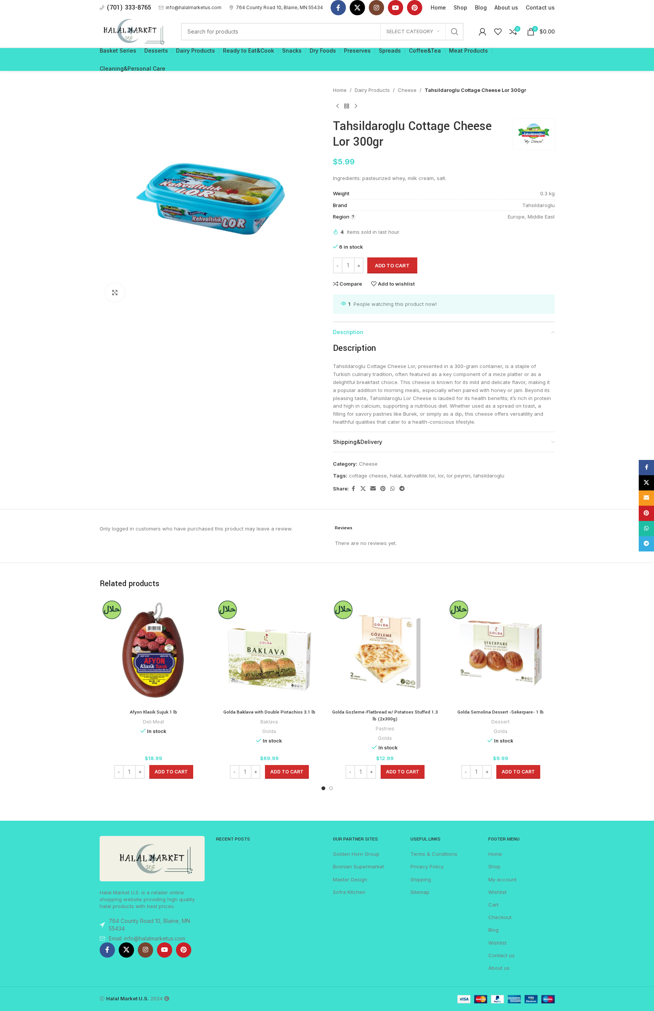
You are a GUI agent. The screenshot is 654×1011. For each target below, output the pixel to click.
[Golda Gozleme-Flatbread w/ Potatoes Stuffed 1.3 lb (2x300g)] (385, 652)
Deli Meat (153, 722)
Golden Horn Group (356, 854)
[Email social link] (373, 489)
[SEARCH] (454, 31)
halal (395, 476)
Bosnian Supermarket (358, 866)
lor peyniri (458, 476)
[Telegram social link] (402, 489)
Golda (269, 731)
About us (499, 968)
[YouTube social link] (395, 7)
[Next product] (355, 106)
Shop (494, 866)
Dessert (500, 722)
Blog (493, 930)
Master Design (350, 879)
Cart (493, 905)
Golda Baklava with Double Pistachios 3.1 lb (269, 712)
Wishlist (497, 892)
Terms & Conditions (433, 854)
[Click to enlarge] (114, 292)
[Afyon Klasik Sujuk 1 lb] (154, 652)
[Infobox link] (190, 7)
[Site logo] (133, 31)
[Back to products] (346, 106)
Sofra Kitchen (349, 892)
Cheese (407, 90)
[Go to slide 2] (331, 788)
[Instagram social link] (376, 7)
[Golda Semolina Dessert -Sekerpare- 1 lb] (501, 652)
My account (502, 879)
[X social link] (357, 7)
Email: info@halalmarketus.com (147, 938)
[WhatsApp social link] (392, 489)
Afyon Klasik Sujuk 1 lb (153, 712)
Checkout (500, 917)
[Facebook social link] (338, 7)
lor (441, 476)
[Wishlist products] (497, 31)
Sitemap (420, 892)
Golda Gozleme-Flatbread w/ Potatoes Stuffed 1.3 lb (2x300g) (385, 715)
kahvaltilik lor (419, 476)
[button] (171, 772)
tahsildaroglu (488, 476)
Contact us (501, 955)
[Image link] (152, 858)
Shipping (420, 879)
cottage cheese (368, 476)
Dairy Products (372, 90)
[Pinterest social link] (414, 7)
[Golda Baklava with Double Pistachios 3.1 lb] (269, 652)
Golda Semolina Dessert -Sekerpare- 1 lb (500, 712)
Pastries (385, 728)
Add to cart (392, 265)
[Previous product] (337, 106)
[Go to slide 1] (323, 788)
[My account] (482, 31)
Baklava (269, 722)
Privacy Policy (427, 866)
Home (340, 90)
